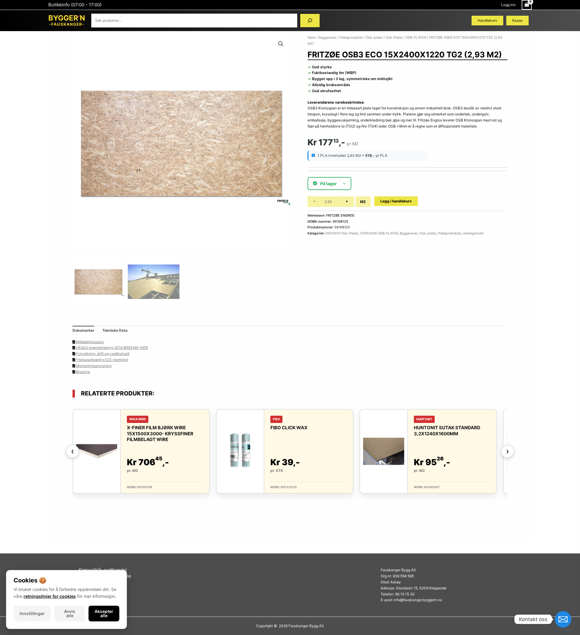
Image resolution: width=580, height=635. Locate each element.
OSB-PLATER (416, 37)
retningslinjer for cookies (50, 596)
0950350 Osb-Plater (342, 233)
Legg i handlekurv (396, 201)
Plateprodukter (351, 37)
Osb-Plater (394, 37)
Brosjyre (83, 371)
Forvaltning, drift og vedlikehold (102, 353)
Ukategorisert (473, 233)
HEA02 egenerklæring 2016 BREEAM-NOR (112, 347)
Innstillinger (32, 613)
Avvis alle (69, 613)
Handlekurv (487, 20)
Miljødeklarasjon (90, 342)
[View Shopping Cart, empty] (527, 5)
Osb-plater (374, 37)
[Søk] (310, 20)
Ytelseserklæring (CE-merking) (102, 359)
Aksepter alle (104, 613)
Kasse (517, 20)
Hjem (312, 37)
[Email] (563, 619)
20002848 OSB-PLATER (379, 233)
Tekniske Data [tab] (114, 330)
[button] (281, 43)
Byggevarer (328, 37)
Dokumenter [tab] (83, 330)
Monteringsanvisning (93, 365)
